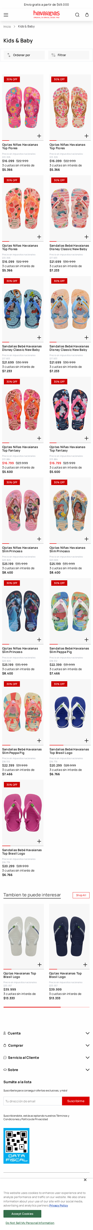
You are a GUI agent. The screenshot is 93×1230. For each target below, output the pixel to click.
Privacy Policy (58, 1205)
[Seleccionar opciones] (39, 136)
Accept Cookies (22, 1214)
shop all (81, 895)
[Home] (46, 15)
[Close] (85, 1179)
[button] (87, 15)
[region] (46, 1204)
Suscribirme (75, 1101)
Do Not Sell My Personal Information (30, 1223)
